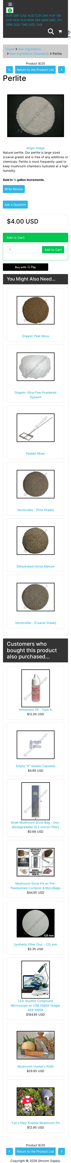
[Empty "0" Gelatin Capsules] (36, 744)
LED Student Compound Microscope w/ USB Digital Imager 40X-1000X (35, 1005)
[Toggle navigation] (10, 4)
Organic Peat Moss (35, 336)
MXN (44, 20)
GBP (16, 15)
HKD (52, 20)
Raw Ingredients (29, 49)
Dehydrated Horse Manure (36, 566)
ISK (58, 15)
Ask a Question (15, 204)
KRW (9, 25)
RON (30, 20)
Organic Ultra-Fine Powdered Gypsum (35, 395)
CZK (38, 15)
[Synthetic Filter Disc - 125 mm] (36, 923)
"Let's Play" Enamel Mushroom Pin (35, 1123)
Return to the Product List (35, 70)
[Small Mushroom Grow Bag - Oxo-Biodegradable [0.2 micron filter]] (36, 801)
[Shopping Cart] (60, 31)
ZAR (39, 25)
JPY (59, 20)
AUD (31, 15)
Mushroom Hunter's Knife (35, 1066)
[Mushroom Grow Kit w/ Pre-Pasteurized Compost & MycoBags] (36, 862)
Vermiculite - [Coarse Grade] (35, 623)
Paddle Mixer (35, 453)
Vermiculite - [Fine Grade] (35, 510)
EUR (9, 15)
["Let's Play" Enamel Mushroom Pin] (36, 1101)
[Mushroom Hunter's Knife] (36, 1045)
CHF (9, 20)
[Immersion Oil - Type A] (36, 688)
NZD (32, 25)
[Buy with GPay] (25, 267)
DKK (45, 15)
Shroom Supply (49, 1161)
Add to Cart (53, 250)
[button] (51, 31)
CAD (23, 15)
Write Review (14, 189)
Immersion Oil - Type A (35, 709)
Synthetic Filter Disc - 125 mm (35, 944)
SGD (17, 25)
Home (10, 49)
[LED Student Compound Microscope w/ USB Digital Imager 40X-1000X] (36, 979)
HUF (52, 15)
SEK (38, 20)
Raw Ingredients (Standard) (29, 53)
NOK (16, 20)
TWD (24, 25)
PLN (24, 20)
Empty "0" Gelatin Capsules (35, 766)
